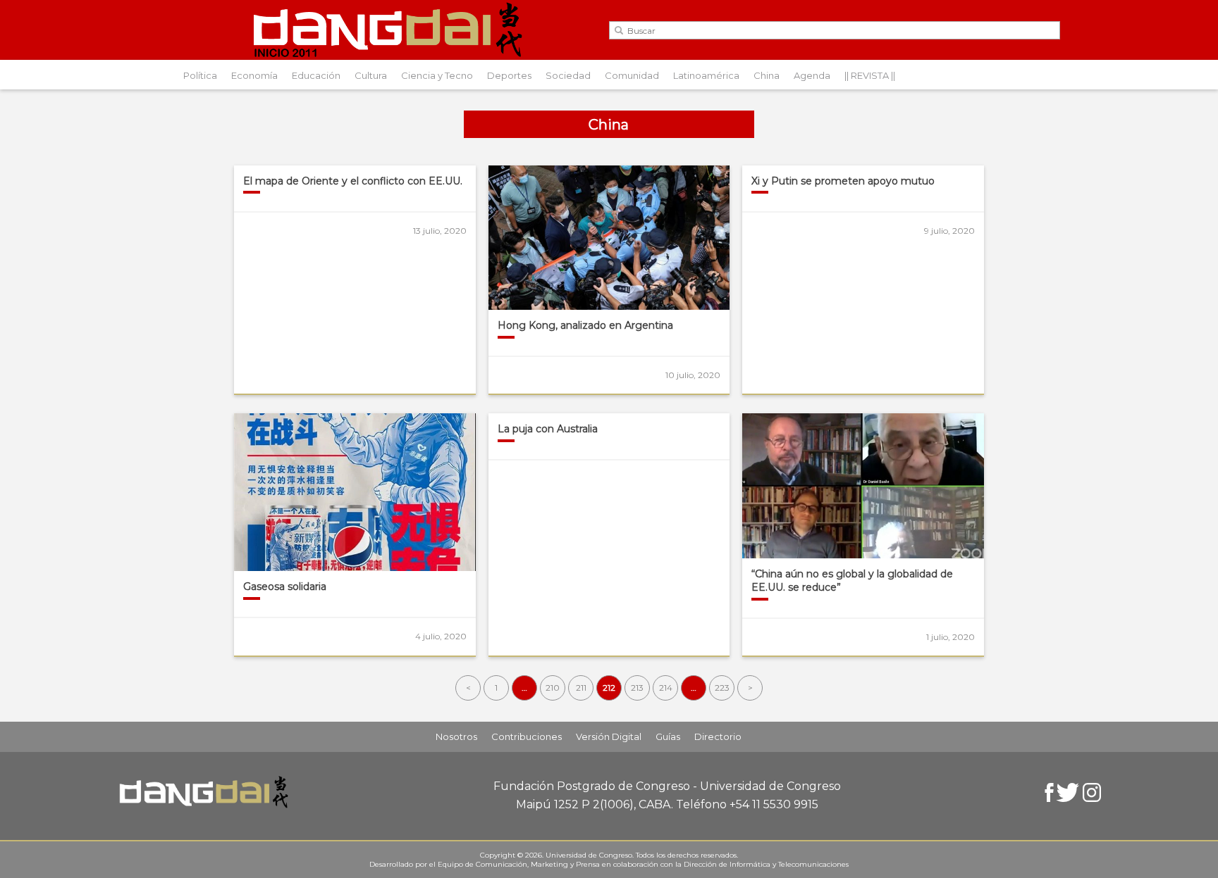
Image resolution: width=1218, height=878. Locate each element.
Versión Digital (608, 736)
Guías (668, 736)
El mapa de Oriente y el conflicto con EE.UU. (352, 181)
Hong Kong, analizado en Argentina (585, 325)
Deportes (509, 75)
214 (665, 687)
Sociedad (568, 75)
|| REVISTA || (869, 75)
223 (722, 687)
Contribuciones (526, 736)
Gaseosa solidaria (284, 586)
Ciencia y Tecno (437, 75)
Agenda (812, 75)
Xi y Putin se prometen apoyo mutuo (843, 181)
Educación (316, 75)
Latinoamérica (706, 75)
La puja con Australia (548, 428)
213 (637, 687)
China (766, 75)
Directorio (718, 736)
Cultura (371, 75)
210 (553, 687)
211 (581, 687)
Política (200, 75)
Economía (254, 75)
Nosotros (456, 736)
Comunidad (632, 75)
